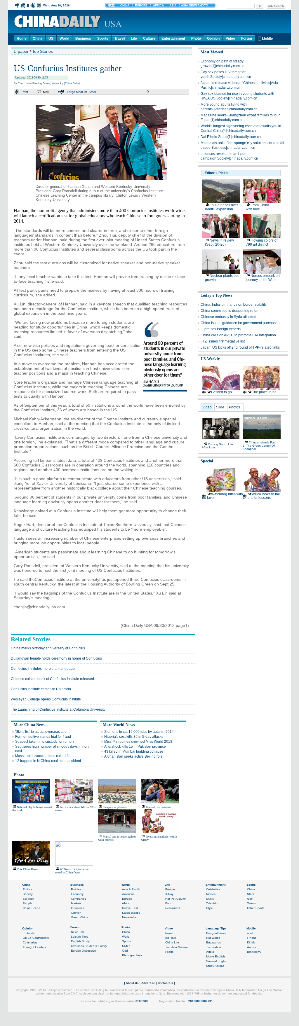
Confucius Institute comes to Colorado (41, 689)
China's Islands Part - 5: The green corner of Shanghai (260, 445)
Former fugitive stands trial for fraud (43, 737)
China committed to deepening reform (230, 311)
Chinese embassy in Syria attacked (228, 317)
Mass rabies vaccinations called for (43, 756)
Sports (102, 38)
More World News (119, 725)
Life (134, 38)
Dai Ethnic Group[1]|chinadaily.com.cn (231, 137)
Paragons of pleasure (115, 807)
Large (71, 92)
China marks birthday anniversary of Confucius (48, 648)
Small (92, 92)
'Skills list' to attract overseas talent (42, 732)
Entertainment (173, 38)
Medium (81, 92)
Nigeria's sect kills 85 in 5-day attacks (133, 737)
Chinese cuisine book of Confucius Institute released (52, 679)
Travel (119, 38)
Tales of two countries (158, 807)
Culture (149, 38)
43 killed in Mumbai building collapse (133, 751)
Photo (196, 38)
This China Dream (28, 869)
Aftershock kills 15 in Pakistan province (135, 746)
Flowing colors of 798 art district (261, 242)
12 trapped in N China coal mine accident (48, 761)
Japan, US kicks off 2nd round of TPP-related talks (240, 347)
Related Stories (31, 639)
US (50, 38)
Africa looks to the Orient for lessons (261, 496)
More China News (29, 725)
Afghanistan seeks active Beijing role (133, 756)
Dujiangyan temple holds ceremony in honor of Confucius (56, 658)
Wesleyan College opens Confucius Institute (46, 699)
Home (22, 38)
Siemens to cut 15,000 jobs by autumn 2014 (139, 732)
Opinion (213, 38)
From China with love (257, 207)
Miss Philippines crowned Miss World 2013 (138, 742)
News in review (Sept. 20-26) (219, 242)
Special (207, 461)
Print (25, 92)
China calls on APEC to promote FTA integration (238, 335)
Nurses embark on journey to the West (263, 278)
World (64, 38)
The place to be (264, 392)
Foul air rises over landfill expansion (221, 207)
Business (83, 38)
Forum (246, 38)
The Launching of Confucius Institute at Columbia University (58, 709)
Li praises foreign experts (221, 329)
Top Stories (42, 51)
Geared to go (221, 392)
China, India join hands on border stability (234, 305)
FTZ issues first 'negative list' (223, 341)
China (37, 38)
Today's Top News (216, 295)
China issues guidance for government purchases (240, 323)
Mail (45, 92)
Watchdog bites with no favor (222, 496)
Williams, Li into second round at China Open (72, 871)
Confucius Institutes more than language (43, 669)
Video (230, 38)
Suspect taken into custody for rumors (44, 742)
